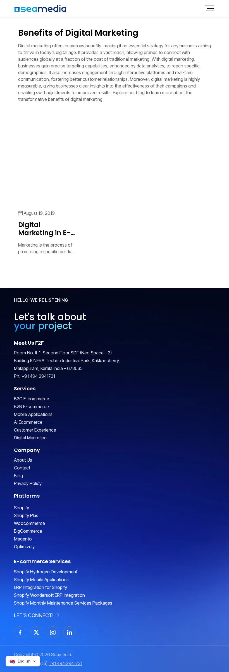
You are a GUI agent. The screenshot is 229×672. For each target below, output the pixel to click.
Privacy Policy (28, 483)
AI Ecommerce (28, 422)
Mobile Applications (33, 414)
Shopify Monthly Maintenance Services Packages (63, 603)
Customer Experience (35, 430)
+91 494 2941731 (38, 376)
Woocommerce (29, 523)
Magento (23, 539)
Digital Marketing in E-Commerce (44, 229)
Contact (22, 468)
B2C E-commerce (31, 398)
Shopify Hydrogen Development (45, 571)
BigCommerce (28, 531)
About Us (23, 460)
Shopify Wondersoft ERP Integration (49, 595)
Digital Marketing (30, 437)
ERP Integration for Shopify (40, 587)
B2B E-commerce (31, 406)
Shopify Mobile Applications (41, 579)
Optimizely (24, 546)
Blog (18, 475)
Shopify (21, 507)
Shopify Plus (26, 515)
